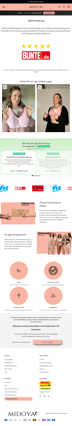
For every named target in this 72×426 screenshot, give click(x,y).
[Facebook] (40, 396)
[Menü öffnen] (4, 7)
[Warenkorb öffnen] (68, 7)
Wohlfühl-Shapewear (10, 366)
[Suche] (64, 7)
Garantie (48, 217)
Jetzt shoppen (48, 13)
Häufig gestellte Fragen (46, 366)
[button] (3, 163)
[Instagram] (44, 396)
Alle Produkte (8, 369)
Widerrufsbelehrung (10, 395)
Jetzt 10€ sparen (47, 342)
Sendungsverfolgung (46, 363)
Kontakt (42, 359)
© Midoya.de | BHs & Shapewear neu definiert (56, 413)
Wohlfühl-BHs (8, 363)
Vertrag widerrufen (11, 399)
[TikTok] (48, 396)
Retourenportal (44, 372)
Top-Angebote (8, 359)
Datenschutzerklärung (10, 389)
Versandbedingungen (10, 392)
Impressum (7, 382)
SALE (5, 372)
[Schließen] (70, 13)
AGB (5, 385)
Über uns (42, 369)
